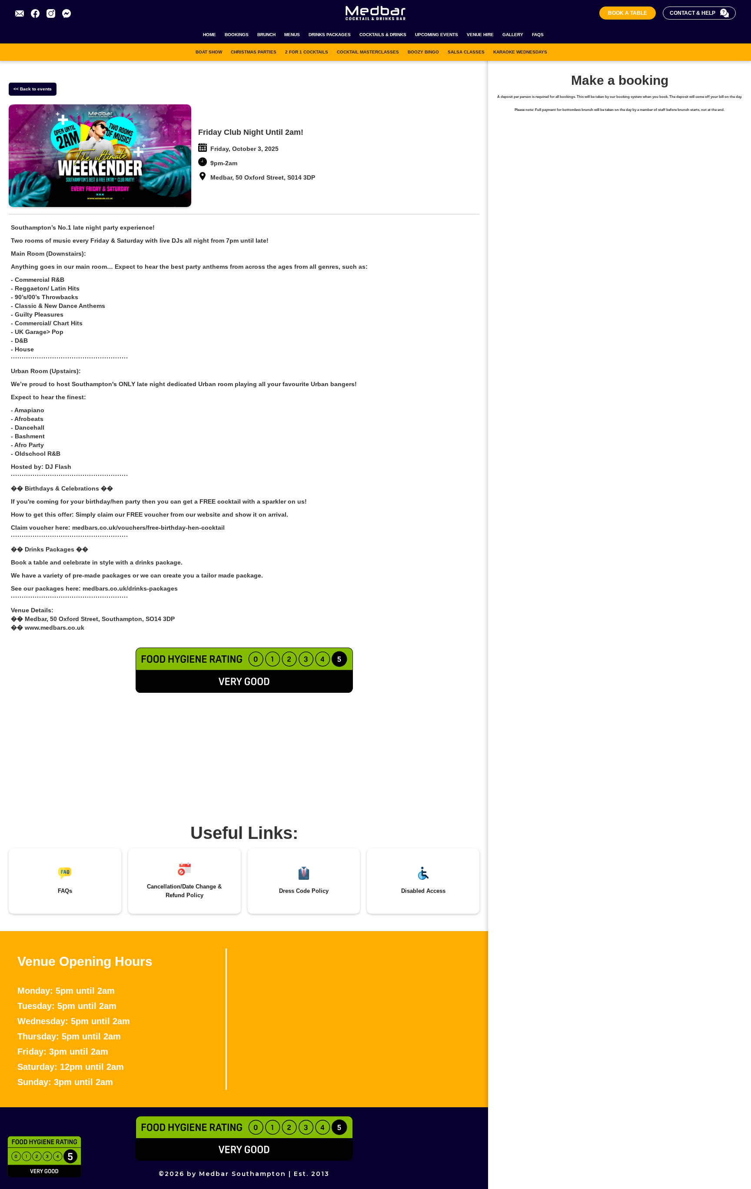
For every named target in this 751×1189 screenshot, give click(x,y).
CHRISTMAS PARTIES (253, 52)
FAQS (538, 34)
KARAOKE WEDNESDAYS (520, 52)
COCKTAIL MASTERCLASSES (368, 52)
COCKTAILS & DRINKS (382, 34)
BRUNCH (266, 34)
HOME (209, 34)
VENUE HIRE (480, 34)
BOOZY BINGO (423, 52)
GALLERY (512, 34)
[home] (375, 13)
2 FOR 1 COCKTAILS (306, 52)
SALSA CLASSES (466, 52)
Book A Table (627, 13)
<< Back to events (32, 89)
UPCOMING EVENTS (436, 34)
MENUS (292, 34)
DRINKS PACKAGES (330, 34)
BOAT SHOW (209, 52)
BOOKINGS (237, 34)
